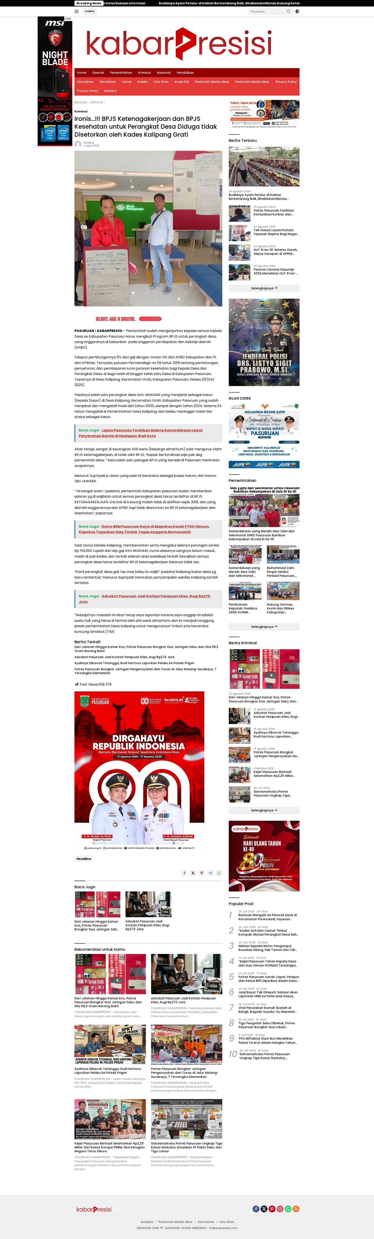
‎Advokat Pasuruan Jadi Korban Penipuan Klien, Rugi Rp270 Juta (124, 657)
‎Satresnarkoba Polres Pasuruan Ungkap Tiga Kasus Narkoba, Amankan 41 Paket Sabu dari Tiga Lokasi (186, 1147)
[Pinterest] (272, 1209)
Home (81, 73)
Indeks (89, 11)
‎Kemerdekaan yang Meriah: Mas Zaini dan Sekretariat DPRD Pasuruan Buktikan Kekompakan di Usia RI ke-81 (262, 535)
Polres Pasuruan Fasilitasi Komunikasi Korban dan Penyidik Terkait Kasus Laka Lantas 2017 (275, 212)
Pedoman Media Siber (212, 82)
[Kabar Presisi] (178, 42)
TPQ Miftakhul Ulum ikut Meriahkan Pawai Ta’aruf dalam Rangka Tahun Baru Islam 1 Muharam (267, 1040)
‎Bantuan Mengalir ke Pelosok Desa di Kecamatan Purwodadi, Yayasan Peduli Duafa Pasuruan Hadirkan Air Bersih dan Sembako (268, 917)
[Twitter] (264, 1209)
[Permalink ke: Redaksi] (77, 144)
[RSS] (296, 1209)
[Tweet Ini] (193, 873)
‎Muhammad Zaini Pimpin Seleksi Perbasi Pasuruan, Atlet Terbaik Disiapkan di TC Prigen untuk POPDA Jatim (282, 572)
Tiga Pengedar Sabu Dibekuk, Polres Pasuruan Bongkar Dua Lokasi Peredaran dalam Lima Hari (267, 1025)
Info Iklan (161, 82)
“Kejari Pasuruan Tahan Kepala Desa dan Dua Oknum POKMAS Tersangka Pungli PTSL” (267, 963)
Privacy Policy (286, 82)
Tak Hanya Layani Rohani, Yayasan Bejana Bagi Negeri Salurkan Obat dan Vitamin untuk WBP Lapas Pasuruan (276, 232)
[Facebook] (256, 1209)
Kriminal (144, 73)
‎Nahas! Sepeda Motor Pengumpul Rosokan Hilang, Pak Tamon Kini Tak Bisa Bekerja (267, 948)
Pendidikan (185, 73)
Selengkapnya (262, 288)
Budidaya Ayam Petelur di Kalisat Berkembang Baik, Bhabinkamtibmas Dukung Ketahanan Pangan (153, 3)
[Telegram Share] (210, 873)
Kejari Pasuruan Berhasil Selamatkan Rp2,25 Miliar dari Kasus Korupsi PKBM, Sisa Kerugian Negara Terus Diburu (109, 1147)
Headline (84, 859)
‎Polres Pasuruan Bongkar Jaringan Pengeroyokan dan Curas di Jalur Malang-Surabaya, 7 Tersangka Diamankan (145, 671)
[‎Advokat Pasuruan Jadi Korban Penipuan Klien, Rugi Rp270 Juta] (148, 904)
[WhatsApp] (288, 1209)
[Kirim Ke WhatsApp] (219, 873)
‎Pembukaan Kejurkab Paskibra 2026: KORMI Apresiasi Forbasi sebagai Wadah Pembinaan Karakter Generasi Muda (245, 608)
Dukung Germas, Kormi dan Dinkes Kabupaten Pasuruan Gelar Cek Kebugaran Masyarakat (282, 608)
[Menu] (77, 11)
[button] (288, 11)
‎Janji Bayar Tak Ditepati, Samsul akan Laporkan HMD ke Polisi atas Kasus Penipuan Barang (268, 994)
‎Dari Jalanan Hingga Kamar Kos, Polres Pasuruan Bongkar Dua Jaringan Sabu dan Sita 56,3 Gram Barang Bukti (146, 649)
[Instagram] (280, 1209)
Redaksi (110, 91)
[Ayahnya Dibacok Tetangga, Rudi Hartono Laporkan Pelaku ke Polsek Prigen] (110, 1045)
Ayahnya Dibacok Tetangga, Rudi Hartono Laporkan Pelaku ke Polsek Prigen (134, 663)
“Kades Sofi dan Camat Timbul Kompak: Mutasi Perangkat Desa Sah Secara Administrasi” (268, 932)
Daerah (98, 73)
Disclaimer (85, 82)
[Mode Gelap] (297, 11)
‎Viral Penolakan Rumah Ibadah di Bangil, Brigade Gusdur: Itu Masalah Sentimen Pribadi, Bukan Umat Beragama (267, 1009)
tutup (68, 18)
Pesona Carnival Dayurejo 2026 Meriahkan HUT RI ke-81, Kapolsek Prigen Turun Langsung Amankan (275, 271)
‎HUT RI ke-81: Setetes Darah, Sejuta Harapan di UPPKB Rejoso (276, 251)
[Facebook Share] (184, 873)
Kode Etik (182, 82)
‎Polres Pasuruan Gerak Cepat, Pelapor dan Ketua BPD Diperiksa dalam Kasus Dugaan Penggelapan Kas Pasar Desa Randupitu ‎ (269, 979)
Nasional (164, 73)
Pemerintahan (121, 73)
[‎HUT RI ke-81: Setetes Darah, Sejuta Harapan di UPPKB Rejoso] (239, 253)
